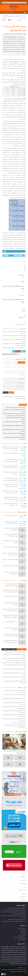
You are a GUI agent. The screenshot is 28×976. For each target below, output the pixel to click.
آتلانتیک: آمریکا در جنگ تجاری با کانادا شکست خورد (15, 407)
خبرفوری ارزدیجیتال (21, 928)
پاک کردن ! (6, 392)
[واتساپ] (24, 351)
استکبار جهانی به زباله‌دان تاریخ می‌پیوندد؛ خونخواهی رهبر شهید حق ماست (10, 585)
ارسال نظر (11, 392)
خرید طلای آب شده (21, 939)
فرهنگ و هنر (23, 581)
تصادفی (5, 649)
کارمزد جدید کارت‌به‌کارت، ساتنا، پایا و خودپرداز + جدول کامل (14, 347)
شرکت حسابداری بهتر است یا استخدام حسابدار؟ (16, 919)
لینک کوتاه (19, 354)
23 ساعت (22, 700)
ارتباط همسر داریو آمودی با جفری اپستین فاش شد (16, 908)
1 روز (19, 704)
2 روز (17, 727)
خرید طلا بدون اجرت (21, 936)
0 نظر (11, 20)
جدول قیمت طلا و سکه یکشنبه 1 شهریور (10, 453)
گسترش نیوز (19, 20)
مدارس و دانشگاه (22, 688)
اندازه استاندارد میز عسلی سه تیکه (11, 515)
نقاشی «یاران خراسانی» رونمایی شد (10, 596)
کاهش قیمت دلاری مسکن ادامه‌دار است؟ (9, 565)
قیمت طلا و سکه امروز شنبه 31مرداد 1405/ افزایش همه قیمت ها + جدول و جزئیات (10, 480)
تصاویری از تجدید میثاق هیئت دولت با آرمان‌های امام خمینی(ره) (13, 662)
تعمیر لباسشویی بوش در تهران (19, 937)
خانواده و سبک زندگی (21, 732)
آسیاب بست (23, 934)
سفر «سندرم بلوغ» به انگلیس (11, 621)
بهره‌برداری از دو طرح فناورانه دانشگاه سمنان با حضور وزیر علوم (13, 698)
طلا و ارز (24, 444)
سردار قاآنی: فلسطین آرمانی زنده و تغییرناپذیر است (16, 415)
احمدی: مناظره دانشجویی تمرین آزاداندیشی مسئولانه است (14, 694)
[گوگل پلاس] (16, 351)
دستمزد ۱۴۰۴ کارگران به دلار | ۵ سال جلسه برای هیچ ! (14, 28)
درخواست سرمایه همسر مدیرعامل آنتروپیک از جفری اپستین (14, 910)
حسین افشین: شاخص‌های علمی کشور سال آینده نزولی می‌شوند (13, 921)
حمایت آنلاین (22, 930)
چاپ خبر (5, 20)
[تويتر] (13, 351)
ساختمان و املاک (22, 512)
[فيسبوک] (19, 351)
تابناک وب (19, 967)
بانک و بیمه (23, 18)
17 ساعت (22, 696)
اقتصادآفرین (23, 932)
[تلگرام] (21, 351)
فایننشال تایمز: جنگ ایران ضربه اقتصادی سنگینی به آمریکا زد (14, 413)
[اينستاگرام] (5, 974)
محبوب (13, 649)
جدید (21, 649)
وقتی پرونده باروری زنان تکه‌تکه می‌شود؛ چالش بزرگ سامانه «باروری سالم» (15, 752)
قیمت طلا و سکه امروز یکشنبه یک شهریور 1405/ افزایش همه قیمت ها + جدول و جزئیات (9, 448)
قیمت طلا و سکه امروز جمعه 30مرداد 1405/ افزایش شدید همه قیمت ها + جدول (10, 499)
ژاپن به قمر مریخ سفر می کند (19, 723)
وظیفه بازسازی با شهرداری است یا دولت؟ (9, 559)
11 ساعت (17, 692)
